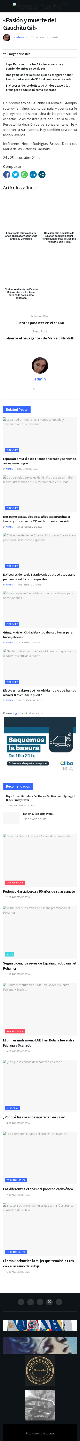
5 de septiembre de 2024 (21, 805)
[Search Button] (75, 6)
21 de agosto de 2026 (17, 974)
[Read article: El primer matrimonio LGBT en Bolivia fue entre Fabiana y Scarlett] (40, 1009)
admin (20, 37)
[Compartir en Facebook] (6, 174)
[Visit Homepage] (40, 6)
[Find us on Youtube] (59, 1302)
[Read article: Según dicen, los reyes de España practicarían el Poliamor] (40, 932)
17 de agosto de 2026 (17, 1195)
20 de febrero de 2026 (29, 526)
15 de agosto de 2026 (17, 1271)
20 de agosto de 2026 (17, 1051)
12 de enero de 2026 (28, 642)
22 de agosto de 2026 (17, 897)
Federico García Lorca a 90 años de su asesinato (39, 891)
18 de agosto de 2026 (17, 1123)
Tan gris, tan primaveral (38, 814)
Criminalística (16, 1180)
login (16, 713)
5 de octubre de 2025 (29, 700)
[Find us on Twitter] (49, 1302)
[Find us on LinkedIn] (40, 1302)
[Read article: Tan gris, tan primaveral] (11, 818)
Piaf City (12, 450)
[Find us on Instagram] (30, 1302)
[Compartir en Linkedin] (33, 174)
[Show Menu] (5, 6)
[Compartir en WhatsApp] (24, 174)
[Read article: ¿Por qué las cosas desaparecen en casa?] (40, 1086)
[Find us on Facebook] (21, 1302)
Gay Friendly (15, 882)
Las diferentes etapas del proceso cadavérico (38, 1189)
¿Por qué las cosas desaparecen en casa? (34, 1117)
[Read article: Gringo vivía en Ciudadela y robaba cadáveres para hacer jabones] (40, 609)
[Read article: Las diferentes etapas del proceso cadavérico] (40, 1158)
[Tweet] (15, 174)
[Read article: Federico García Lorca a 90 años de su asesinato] (40, 860)
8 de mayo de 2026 (27, 468)
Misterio (12, 1108)
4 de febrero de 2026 (29, 584)
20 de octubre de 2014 (44, 37)
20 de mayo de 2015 (35, 819)
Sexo (10, 954)
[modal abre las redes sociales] (42, 174)
